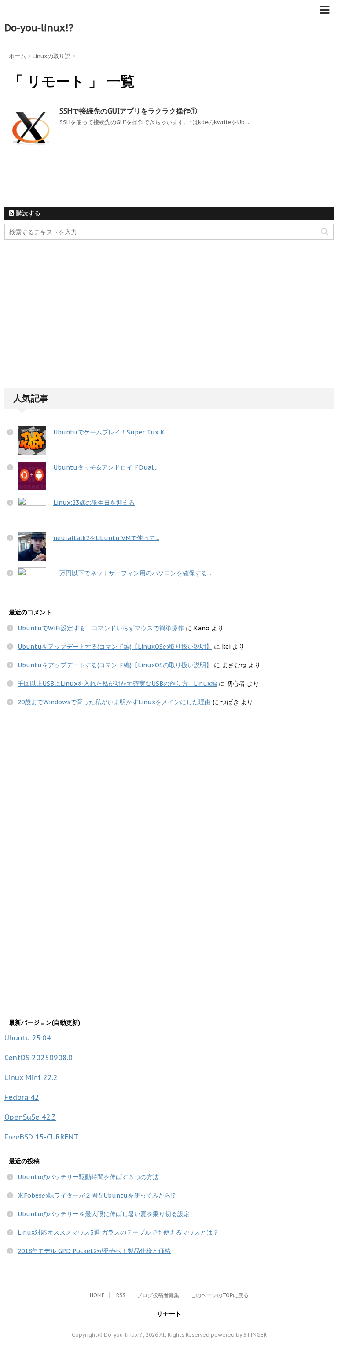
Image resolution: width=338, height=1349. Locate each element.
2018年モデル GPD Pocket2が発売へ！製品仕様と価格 (94, 1251)
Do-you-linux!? (38, 28)
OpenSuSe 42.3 (30, 1117)
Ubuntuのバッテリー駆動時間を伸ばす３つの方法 (88, 1177)
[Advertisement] (70, 321)
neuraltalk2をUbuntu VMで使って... (106, 538)
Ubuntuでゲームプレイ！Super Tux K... (111, 432)
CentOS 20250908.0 (38, 1057)
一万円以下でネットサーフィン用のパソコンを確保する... (132, 573)
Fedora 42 (21, 1097)
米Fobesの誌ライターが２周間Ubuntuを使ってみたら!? (97, 1195)
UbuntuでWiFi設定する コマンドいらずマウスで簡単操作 (101, 628)
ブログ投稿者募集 (158, 1295)
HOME (97, 1295)
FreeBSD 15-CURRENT (41, 1136)
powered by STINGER (239, 1334)
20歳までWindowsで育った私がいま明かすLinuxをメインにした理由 (114, 702)
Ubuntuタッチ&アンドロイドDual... (105, 467)
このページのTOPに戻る (220, 1295)
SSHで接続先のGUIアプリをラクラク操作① (128, 111)
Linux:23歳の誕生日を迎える (94, 503)
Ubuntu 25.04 (27, 1037)
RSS (120, 1295)
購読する (27, 213)
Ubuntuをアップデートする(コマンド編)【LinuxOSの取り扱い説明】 (115, 647)
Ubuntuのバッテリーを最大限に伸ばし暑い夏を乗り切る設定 (104, 1214)
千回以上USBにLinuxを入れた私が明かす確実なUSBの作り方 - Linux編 (117, 683)
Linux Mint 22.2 (31, 1077)
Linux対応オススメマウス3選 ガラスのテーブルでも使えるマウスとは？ (118, 1232)
